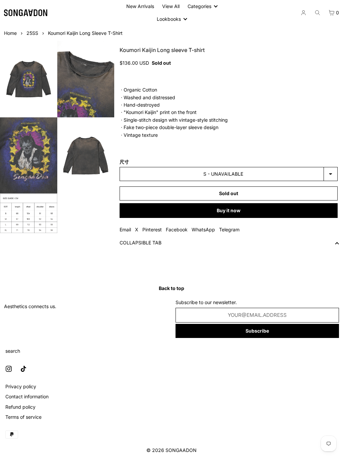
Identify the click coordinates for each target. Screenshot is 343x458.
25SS (32, 33)
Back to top (170, 288)
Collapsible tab (139, 242)
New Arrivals (140, 6)
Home (10, 33)
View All (171, 6)
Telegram (228, 229)
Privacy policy (20, 386)
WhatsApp (202, 229)
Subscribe (255, 331)
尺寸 (123, 162)
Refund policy (20, 407)
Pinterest (151, 229)
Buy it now (226, 210)
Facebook (176, 229)
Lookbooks (167, 19)
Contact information (27, 396)
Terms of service (23, 417)
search (12, 351)
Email (124, 229)
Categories (198, 6)
